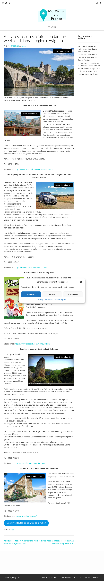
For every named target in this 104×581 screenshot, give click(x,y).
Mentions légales (60, 299)
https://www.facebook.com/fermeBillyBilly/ (32, 344)
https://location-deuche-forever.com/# (31, 267)
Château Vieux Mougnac (88, 71)
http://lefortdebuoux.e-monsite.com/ (30, 463)
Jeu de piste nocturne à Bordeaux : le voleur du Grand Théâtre (87, 57)
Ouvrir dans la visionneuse (63, 51)
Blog (12, 530)
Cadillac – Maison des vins (88, 74)
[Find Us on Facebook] (6, 3)
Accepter (31, 294)
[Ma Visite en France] (52, 15)
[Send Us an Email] (3, 3)
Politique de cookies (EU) (89, 577)
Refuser (52, 294)
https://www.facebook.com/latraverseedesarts (34, 169)
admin (23, 46)
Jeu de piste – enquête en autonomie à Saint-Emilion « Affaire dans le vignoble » (89, 65)
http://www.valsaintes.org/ (26, 516)
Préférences (73, 294)
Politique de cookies (45, 299)
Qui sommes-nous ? (65, 577)
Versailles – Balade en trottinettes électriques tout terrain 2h (87, 49)
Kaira (18, 578)
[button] (81, 281)
